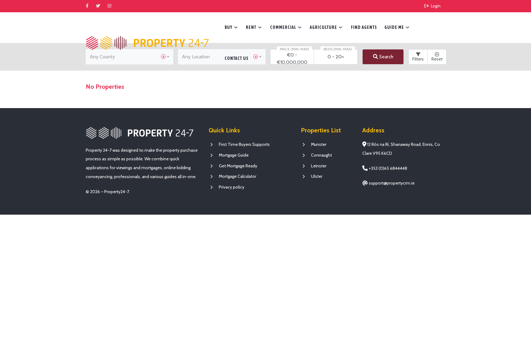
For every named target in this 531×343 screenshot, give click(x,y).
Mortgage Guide (234, 155)
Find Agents (364, 27)
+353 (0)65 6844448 (387, 168)
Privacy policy (231, 187)
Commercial (286, 27)
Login (435, 5)
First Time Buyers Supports (244, 144)
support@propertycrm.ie (391, 183)
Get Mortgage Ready (238, 166)
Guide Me (397, 27)
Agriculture (326, 27)
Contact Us (237, 58)
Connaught (321, 155)
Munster (318, 144)
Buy (231, 27)
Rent (254, 27)
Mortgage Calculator (237, 176)
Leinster (318, 166)
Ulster (316, 176)
